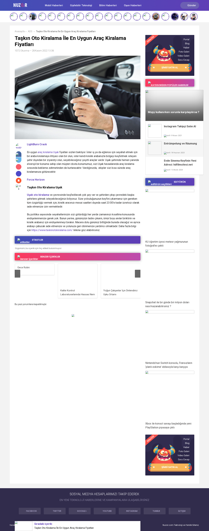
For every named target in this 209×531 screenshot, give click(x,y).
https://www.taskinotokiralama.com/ (52, 230)
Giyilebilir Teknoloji (81, 5)
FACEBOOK (31, 511)
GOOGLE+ (82, 511)
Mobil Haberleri (54, 5)
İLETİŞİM (181, 511)
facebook (14, 525)
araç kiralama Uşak (48, 152)
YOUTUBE (107, 511)
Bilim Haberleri (108, 5)
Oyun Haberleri (132, 5)
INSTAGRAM (131, 511)
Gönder (191, 5)
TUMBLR (156, 511)
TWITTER (57, 511)
